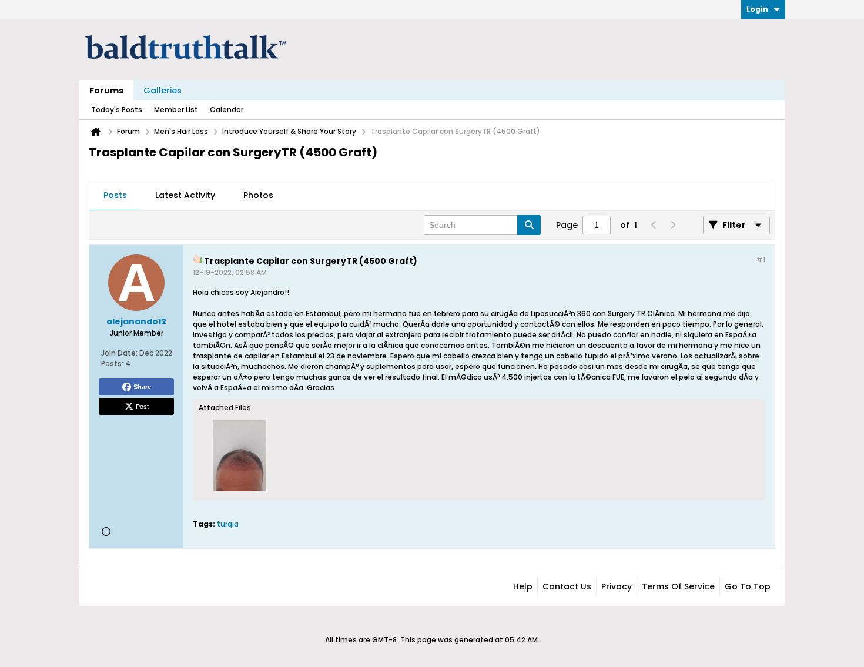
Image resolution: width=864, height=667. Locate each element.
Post (142, 406)
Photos (258, 195)
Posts (115, 195)
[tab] (115, 195)
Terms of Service (678, 586)
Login (757, 9)
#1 (760, 259)
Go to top (748, 586)
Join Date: (119, 353)
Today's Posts (116, 110)
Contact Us (566, 586)
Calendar (226, 110)
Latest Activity (185, 195)
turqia (228, 524)
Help (523, 586)
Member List (176, 110)
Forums (106, 90)
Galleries (162, 90)
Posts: (112, 363)
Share (142, 386)
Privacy (616, 586)
